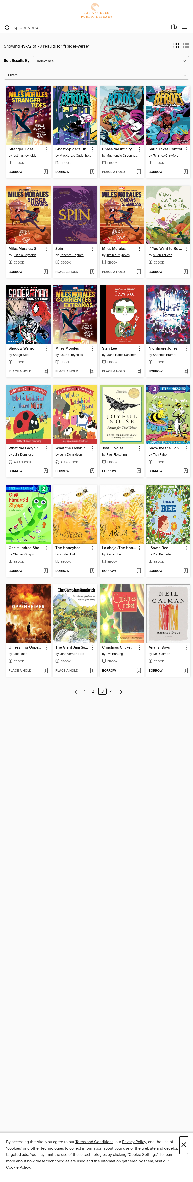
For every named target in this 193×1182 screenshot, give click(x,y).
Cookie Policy (18, 1167)
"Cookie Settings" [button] (142, 1154)
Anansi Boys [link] (159, 647)
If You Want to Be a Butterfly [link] (166, 249)
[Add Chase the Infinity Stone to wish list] (139, 172)
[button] (176, 47)
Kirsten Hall (68, 554)
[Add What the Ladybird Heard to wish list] (92, 471)
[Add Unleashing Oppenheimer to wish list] (45, 671)
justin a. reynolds (24, 156)
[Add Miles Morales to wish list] (139, 272)
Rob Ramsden (162, 554)
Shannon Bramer (164, 355)
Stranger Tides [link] (21, 149)
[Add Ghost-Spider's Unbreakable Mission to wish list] (92, 172)
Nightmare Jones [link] (163, 348)
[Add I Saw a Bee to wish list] (185, 571)
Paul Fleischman (117, 455)
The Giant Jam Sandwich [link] (72, 647)
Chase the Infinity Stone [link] (119, 149)
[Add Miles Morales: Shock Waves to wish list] (45, 272)
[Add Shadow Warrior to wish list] (45, 371)
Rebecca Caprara (72, 255)
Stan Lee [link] (109, 348)
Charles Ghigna (23, 554)
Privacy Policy (134, 1141)
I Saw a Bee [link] (158, 548)
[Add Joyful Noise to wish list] (139, 471)
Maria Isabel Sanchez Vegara (122, 355)
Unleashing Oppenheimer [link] (26, 647)
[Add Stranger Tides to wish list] (45, 172)
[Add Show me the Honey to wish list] (185, 471)
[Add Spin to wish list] (92, 272)
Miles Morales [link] (114, 249)
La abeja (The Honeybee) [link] (119, 548)
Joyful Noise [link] (112, 448)
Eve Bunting (114, 654)
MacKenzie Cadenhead (76, 156)
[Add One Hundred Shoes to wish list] (45, 571)
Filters (13, 75)
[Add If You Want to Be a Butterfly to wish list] (185, 272)
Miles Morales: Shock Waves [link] (26, 249)
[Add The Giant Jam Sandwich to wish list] (92, 671)
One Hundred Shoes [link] (26, 548)
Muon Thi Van (162, 255)
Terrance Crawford (165, 156)
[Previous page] (76, 691)
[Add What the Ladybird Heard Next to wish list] (45, 471)
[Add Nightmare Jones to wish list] (185, 371)
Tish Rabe (160, 455)
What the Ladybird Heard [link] (72, 448)
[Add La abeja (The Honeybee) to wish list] (139, 571)
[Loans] (174, 28)
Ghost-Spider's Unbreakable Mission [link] (72, 149)
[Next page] (121, 691)
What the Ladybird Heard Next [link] (26, 448)
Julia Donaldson (24, 455)
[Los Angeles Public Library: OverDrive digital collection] (96, 11)
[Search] (7, 27)
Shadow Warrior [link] (22, 348)
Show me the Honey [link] (166, 448)
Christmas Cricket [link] (117, 647)
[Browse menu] (184, 27)
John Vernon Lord (72, 654)
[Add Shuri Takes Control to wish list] (185, 172)
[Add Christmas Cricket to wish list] (139, 671)
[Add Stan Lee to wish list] (139, 371)
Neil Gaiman (161, 654)
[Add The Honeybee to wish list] (92, 571)
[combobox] (86, 28)
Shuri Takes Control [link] (165, 149)
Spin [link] (59, 249)
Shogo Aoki (21, 355)
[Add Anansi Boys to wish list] (185, 671)
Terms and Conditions (94, 1141)
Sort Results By (17, 60)
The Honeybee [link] (67, 548)
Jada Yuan (20, 654)
